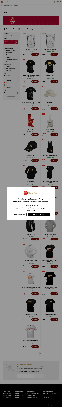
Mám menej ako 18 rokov (19, 214)
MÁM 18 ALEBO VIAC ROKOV (38, 214)
